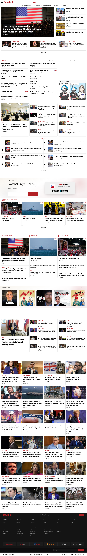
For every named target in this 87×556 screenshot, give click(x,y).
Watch (4, 529)
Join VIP (81, 514)
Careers (58, 527)
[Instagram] (43, 515)
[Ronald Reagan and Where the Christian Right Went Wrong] (50, 164)
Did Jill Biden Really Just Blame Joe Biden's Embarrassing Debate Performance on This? (75, 403)
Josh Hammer (32, 533)
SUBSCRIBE (77, 2)
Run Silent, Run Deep (6, 91)
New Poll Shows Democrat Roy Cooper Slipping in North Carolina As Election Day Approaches (76, 116)
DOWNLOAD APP (62, 2)
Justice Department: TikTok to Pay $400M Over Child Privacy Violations (47, 115)
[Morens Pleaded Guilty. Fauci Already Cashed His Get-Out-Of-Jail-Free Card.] (50, 142)
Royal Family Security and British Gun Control (40, 554)
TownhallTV (5, 533)
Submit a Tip (59, 529)
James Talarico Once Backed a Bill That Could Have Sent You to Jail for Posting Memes (11, 480)
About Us (58, 522)
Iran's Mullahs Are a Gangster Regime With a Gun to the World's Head (42, 273)
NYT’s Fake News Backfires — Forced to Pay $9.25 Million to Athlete (46, 131)
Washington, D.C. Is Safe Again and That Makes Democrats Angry (41, 71)
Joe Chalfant (40, 111)
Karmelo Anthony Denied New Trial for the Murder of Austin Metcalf (68, 156)
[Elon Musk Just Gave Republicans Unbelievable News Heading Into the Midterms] (7, 157)
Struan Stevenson (33, 275)
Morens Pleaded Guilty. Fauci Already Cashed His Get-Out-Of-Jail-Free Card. (14, 97)
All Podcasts (46, 533)
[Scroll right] (85, 297)
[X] (40, 515)
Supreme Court (19, 535)
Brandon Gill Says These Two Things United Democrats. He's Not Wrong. (10, 505)
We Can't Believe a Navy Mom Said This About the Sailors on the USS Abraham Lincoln (32, 403)
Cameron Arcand (69, 125)
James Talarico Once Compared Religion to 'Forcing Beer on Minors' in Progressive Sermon (10, 403)
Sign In (73, 514)
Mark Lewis (13, 165)
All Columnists (32, 535)
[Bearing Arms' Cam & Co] (44, 298)
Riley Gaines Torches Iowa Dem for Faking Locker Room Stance (76, 330)
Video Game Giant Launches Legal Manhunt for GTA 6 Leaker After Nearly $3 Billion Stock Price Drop (11, 428)
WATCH (25, 2)
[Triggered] (27, 298)
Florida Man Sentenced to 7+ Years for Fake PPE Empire (76, 347)
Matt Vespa (4, 346)
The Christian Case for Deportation (69, 259)
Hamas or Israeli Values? (36, 77)
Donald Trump (18, 527)
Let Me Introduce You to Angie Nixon (40, 87)
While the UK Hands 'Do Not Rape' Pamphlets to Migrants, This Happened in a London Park (71, 274)
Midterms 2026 (57, 5)
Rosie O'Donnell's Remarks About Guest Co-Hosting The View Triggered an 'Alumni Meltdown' (11, 379)
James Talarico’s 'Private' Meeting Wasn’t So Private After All (32, 379)
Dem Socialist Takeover (26, 5)
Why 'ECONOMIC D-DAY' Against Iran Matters (42, 266)
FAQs (77, 514)
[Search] (82, 2)
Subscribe (32, 194)
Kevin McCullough (33, 527)
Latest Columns (5, 527)
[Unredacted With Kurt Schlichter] (62, 298)
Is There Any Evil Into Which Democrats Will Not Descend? (14, 77)
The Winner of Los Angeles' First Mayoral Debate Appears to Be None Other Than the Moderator (53, 505)
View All (83, 288)
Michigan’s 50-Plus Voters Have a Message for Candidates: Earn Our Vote (42, 92)
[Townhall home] (7, 515)
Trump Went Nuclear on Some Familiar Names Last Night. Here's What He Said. (46, 330)
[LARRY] (9, 298)
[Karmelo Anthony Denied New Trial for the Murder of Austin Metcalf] (50, 157)
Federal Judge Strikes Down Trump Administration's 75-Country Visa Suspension (74, 323)
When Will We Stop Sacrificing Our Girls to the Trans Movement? (76, 107)
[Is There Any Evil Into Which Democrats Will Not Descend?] (7, 164)
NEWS (16, 2)
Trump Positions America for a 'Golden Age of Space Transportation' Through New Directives (46, 108)
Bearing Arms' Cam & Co (48, 529)
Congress (18, 524)
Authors (4, 535)
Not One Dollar (34, 82)
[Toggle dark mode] (85, 2)
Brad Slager (32, 529)
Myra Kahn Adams (57, 151)
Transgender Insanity (47, 5)
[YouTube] (48, 515)
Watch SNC (72, 529)
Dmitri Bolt (47, 508)
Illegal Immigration (19, 533)
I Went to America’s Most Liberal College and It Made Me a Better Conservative (75, 505)
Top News (4, 522)
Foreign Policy (18, 531)
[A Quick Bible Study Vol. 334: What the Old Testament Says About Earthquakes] (50, 149)
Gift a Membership (74, 524)
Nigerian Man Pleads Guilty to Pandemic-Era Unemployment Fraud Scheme (71, 266)
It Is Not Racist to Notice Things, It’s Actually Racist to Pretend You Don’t (13, 64)
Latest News (5, 524)
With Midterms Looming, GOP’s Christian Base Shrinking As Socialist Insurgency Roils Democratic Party (14, 85)
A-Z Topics (18, 519)
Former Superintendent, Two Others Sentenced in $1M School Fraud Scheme (14, 126)
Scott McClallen (4, 131)
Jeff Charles (40, 133)
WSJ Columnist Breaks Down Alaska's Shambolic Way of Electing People (13, 342)
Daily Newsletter (73, 527)
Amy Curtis (68, 109)
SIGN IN (70, 2)
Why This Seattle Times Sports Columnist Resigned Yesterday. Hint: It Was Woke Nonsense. (32, 454)
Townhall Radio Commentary (48, 531)
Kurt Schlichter (32, 522)
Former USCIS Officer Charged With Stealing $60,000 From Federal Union (74, 480)
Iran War (64, 5)
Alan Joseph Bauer (26, 220)
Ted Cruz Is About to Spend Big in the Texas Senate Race (75, 131)
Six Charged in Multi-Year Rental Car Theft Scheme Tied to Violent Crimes (54, 220)
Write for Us (59, 531)
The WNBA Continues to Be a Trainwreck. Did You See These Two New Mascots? (47, 339)
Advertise (58, 524)
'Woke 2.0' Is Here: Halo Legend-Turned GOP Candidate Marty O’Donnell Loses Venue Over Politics (46, 124)
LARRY (45, 522)
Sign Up (81, 550)
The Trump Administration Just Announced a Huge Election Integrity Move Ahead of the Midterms (22, 29)
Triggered (45, 524)
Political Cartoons (65, 82)
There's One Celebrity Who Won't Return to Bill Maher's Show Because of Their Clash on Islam (11, 454)
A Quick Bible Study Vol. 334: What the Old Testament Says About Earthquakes (12, 71)
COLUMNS (20, 2)
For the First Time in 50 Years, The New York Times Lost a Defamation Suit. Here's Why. (47, 348)
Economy (18, 529)
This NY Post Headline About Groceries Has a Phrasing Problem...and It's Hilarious (76, 339)
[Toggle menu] (2, 2)
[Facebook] (45, 515)
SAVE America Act (36, 5)
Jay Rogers (56, 144)
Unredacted (46, 527)
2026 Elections (18, 522)
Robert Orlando (56, 165)
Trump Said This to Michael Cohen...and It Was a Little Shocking (73, 454)
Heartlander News (5, 274)
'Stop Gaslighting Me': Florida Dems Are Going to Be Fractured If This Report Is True (46, 323)
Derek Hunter (13, 143)
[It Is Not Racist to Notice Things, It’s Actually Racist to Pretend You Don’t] (7, 142)
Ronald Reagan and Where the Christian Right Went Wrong (42, 64)
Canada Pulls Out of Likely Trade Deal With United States (76, 123)
